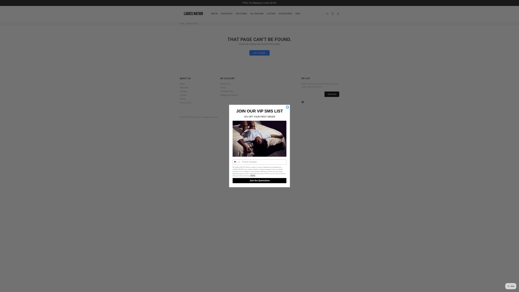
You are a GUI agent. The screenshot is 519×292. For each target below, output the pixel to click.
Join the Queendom (259, 180)
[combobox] (237, 162)
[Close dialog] (287, 107)
